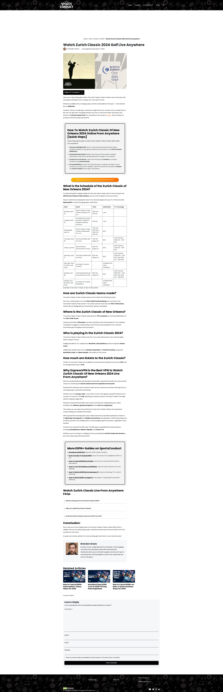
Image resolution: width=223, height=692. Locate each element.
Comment (68, 609)
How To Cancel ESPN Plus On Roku (81, 461)
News (130, 5)
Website (67, 650)
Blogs (158, 5)
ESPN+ (102, 39)
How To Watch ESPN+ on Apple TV (81, 478)
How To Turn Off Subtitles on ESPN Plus (83, 467)
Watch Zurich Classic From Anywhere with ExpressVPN (95, 180)
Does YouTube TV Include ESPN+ (80, 456)
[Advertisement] (111, 24)
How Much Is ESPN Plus (77, 452)
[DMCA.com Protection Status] (68, 688)
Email (66, 643)
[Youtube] (150, 689)
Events (137, 5)
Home (85, 39)
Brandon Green (73, 49)
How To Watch (148, 5)
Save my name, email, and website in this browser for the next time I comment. (93, 658)
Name (67, 635)
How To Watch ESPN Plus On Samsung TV (84, 472)
